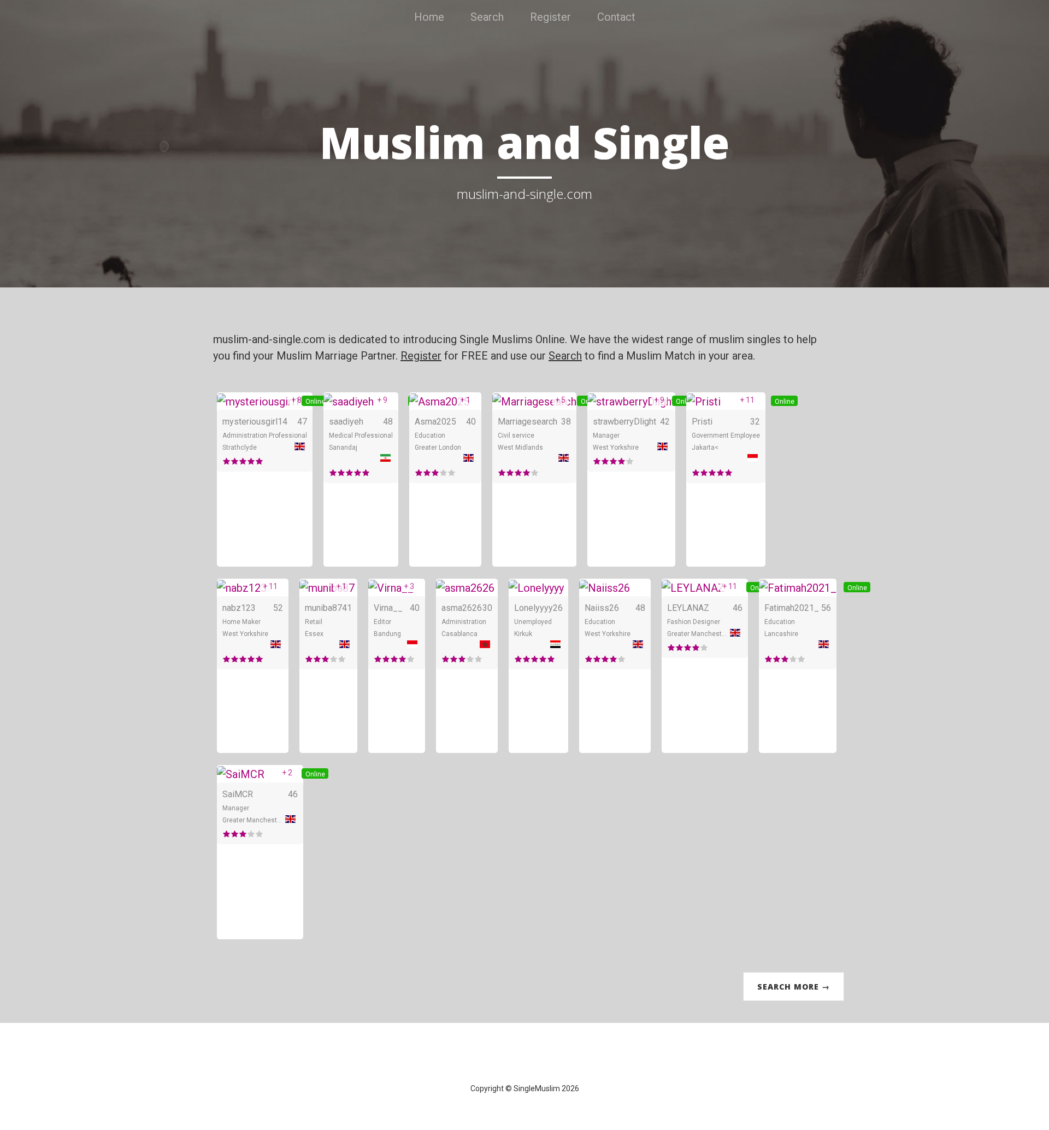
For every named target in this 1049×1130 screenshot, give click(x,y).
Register (550, 16)
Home (429, 16)
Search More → (793, 986)
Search (487, 16)
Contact (616, 16)
